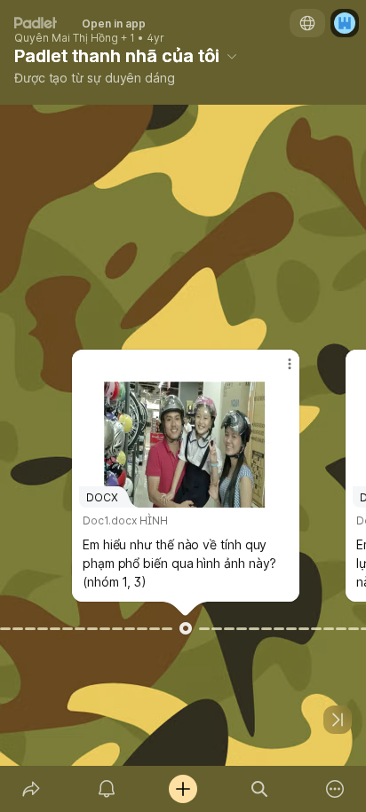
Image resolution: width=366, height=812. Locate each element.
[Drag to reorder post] (185, 628)
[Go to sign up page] (344, 23)
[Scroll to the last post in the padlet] (337, 720)
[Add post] (183, 789)
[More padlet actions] (334, 789)
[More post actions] (278, 371)
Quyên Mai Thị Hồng (66, 38)
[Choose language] (307, 23)
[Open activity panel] (107, 789)
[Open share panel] (31, 789)
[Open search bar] (259, 788)
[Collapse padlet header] (232, 56)
